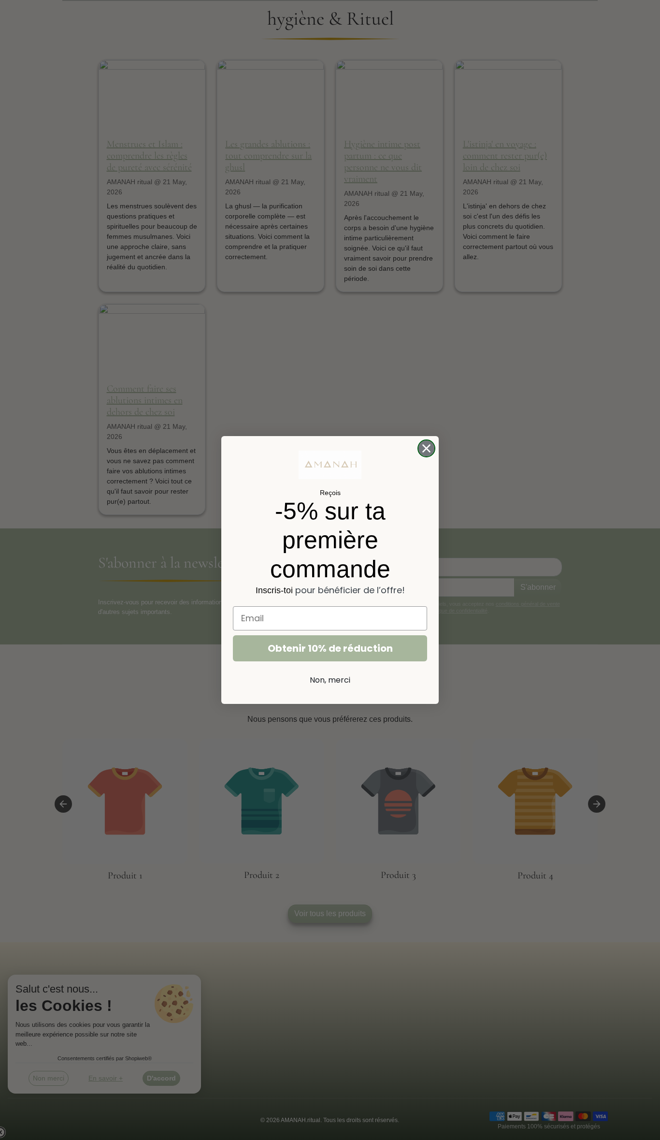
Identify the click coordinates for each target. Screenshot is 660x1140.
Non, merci (330, 680)
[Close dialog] (426, 448)
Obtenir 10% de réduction (330, 648)
